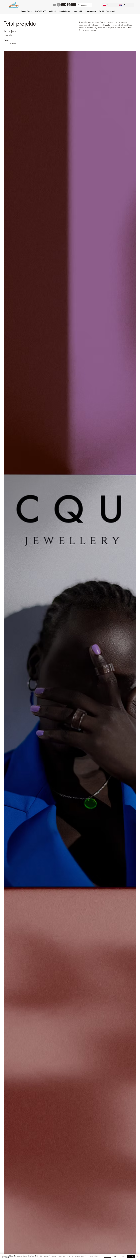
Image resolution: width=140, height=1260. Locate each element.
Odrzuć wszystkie (119, 1257)
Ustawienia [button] (107, 1257)
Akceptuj (131, 1257)
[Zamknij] (138, 1256)
